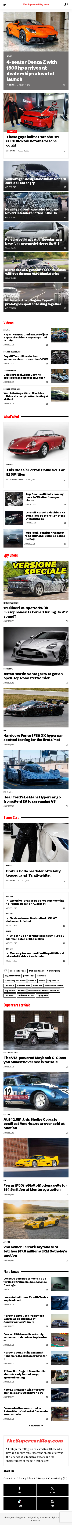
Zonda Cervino (9, 370)
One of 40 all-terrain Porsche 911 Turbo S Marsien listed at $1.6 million (35, 937)
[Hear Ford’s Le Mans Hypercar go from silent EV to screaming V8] (36, 769)
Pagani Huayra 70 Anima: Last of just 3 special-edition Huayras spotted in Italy (25, 337)
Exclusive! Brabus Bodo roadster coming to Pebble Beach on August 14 (35, 902)
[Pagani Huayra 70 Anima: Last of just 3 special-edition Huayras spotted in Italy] (60, 335)
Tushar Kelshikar (16, 479)
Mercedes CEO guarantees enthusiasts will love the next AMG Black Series (35, 272)
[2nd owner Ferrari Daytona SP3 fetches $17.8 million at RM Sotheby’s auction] (36, 1219)
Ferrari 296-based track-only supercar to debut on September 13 (25, 1337)
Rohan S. (12, 85)
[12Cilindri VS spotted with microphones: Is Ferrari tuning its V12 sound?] (36, 580)
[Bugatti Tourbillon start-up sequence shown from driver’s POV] (60, 357)
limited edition (26, 995)
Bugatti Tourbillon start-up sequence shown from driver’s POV (25, 358)
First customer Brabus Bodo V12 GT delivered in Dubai (31, 920)
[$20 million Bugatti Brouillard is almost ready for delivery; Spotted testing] (60, 1377)
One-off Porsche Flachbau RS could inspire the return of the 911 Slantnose (45, 515)
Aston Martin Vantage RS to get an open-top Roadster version (33, 676)
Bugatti (9, 949)
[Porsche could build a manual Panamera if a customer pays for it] (60, 1358)
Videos (8, 323)
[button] (6, 4)
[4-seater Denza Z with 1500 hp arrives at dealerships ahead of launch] (36, 31)
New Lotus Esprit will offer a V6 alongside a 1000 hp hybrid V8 (24, 1391)
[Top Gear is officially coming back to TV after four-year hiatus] (14, 499)
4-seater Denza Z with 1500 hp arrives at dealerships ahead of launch (31, 70)
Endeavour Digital (48, 1517)
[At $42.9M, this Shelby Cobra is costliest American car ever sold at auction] (36, 1091)
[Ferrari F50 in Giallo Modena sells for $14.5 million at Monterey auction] (36, 1157)
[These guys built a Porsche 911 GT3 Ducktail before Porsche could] (36, 112)
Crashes (9, 985)
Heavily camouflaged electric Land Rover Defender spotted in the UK (32, 211)
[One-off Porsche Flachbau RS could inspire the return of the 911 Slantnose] (14, 518)
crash (41, 980)
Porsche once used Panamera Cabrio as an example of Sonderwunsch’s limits (23, 1319)
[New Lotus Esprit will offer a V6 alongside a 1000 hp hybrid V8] (60, 1395)
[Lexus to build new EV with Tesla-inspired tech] (60, 1303)
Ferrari (9, 464)
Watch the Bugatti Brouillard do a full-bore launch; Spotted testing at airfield (25, 396)
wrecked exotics (54, 985)
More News (11, 1271)
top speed (42, 995)
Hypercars (8, 792)
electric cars (23, 985)
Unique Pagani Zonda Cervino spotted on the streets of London (24, 376)
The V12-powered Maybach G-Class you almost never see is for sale (34, 1059)
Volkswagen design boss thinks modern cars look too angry (35, 181)
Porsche (12, 131)
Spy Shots (10, 555)
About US (8, 1470)
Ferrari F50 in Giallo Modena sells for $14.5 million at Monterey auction (35, 1187)
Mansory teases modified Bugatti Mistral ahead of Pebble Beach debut (35, 954)
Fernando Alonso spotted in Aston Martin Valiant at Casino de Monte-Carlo (25, 1411)
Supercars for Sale (16, 1005)
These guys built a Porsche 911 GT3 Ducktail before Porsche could (32, 141)
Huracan (37, 985)
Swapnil (12, 150)
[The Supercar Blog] (36, 4)
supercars (53, 980)
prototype (8, 669)
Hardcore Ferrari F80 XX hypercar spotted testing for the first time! (33, 737)
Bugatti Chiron (13, 975)
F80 (4, 730)
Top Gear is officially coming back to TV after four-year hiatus (44, 497)
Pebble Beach (36, 971)
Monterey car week (15, 980)
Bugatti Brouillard (11, 389)
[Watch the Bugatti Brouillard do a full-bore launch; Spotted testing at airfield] (60, 394)
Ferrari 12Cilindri (11, 603)
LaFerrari (10, 995)
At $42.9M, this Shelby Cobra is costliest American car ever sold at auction (33, 1123)
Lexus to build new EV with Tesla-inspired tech (25, 1299)
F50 (4, 1180)
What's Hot (11, 416)
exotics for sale (18, 971)
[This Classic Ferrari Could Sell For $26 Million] (36, 441)
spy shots (10, 990)
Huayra (6, 330)
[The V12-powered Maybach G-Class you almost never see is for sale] (36, 1030)
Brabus (9, 865)
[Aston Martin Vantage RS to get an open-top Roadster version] (36, 646)
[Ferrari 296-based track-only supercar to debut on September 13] (60, 1340)
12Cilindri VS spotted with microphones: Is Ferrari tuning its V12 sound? (35, 612)
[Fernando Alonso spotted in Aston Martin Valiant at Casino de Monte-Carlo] (60, 1414)
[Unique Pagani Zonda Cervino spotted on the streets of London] (60, 376)
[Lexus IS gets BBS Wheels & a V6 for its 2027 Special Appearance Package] (60, 1284)
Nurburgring (53, 971)
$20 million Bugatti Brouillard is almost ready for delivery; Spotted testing (24, 1374)
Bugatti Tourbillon (11, 352)
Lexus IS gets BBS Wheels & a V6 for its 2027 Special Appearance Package (25, 1282)
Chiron (32, 980)
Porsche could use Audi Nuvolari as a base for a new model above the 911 (33, 241)
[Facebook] (19, 1490)
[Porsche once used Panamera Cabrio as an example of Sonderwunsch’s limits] (60, 1321)
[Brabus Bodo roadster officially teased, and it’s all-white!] (36, 842)
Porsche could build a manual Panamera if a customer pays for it (25, 1356)
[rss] (53, 1503)
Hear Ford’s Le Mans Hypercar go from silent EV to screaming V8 (32, 799)
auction (41, 975)
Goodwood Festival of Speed (43, 990)
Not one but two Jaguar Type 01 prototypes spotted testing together (33, 302)
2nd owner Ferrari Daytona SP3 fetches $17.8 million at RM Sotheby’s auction (35, 1251)
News (9, 56)
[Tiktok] (19, 1503)
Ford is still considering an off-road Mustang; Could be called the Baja (44, 536)
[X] (53, 1490)
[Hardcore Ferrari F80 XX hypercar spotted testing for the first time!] (36, 707)
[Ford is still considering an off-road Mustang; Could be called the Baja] (13, 538)
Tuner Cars (11, 817)
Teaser (22, 990)
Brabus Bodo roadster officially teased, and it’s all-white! (33, 873)
